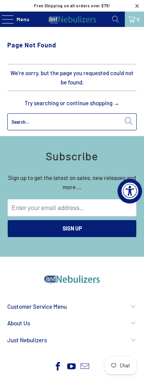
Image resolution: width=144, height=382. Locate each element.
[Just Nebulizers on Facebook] (58, 367)
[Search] (115, 19)
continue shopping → (92, 102)
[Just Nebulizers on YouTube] (72, 367)
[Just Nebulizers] (72, 19)
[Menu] (3, 19)
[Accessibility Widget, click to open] (130, 191)
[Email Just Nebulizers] (85, 367)
